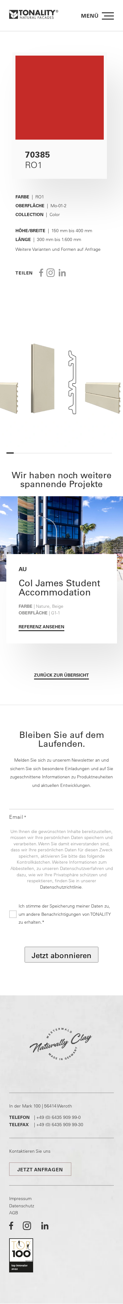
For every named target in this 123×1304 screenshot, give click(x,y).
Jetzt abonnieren (61, 955)
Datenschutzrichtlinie (61, 887)
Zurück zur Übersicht (61, 675)
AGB (13, 1213)
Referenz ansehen (41, 627)
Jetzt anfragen (40, 1170)
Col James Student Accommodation (59, 587)
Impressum (20, 1198)
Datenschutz (21, 1206)
